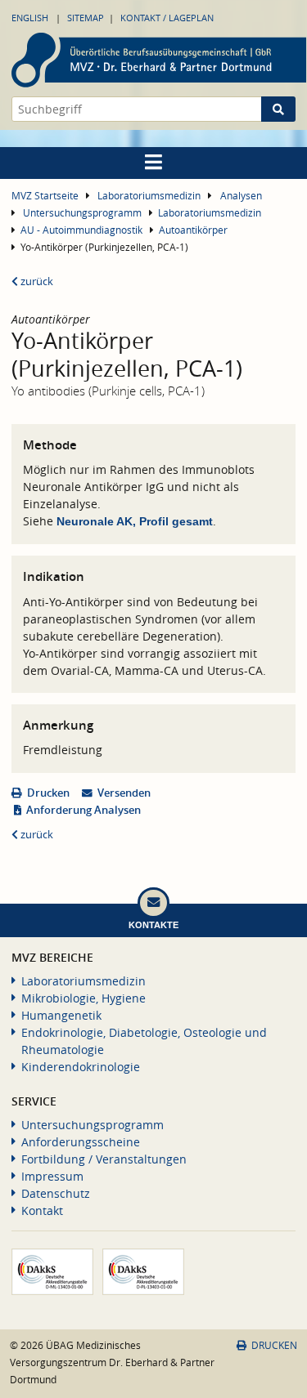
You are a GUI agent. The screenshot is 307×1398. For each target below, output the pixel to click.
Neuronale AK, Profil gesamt (134, 521)
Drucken (48, 793)
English (29, 17)
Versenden (124, 793)
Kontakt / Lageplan (167, 17)
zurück (35, 281)
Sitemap (85, 17)
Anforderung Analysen (83, 810)
